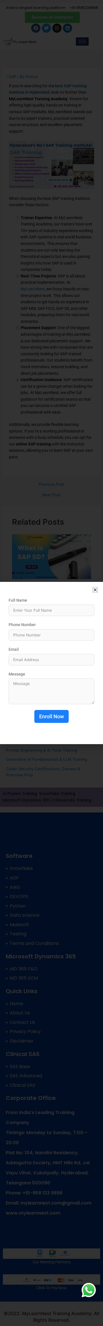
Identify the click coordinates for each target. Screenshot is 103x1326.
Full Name (18, 600)
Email (14, 649)
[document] (51, 663)
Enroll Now (51, 716)
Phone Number (22, 624)
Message (17, 674)
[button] (95, 590)
